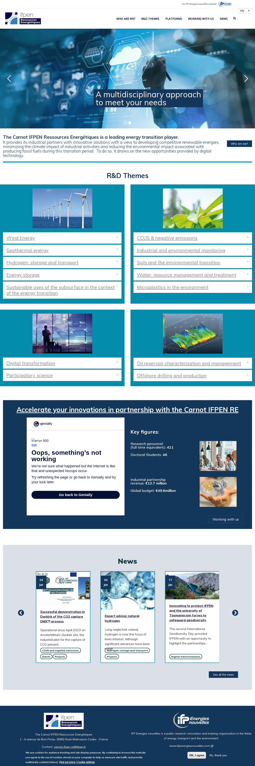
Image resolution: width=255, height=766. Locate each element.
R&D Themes (150, 19)
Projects (60, 656)
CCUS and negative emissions (60, 650)
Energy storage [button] (23, 275)
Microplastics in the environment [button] (172, 287)
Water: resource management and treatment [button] (186, 275)
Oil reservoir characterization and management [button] (189, 363)
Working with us (201, 19)
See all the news (223, 674)
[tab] (62, 238)
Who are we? (125, 19)
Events (46, 656)
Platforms (173, 19)
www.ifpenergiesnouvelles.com (189, 746)
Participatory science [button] (29, 375)
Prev (20, 613)
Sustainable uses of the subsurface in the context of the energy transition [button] (60, 290)
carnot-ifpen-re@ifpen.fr (70, 747)
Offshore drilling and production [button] (172, 375)
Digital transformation (185, 656)
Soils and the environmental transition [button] (178, 262)
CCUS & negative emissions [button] (167, 238)
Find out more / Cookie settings (77, 762)
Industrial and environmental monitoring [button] (181, 250)
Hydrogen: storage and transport (127, 650)
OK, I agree (196, 755)
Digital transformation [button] (30, 363)
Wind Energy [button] (20, 238)
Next (234, 613)
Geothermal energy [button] (27, 250)
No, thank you (218, 755)
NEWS (224, 19)
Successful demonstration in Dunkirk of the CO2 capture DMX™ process (62, 616)
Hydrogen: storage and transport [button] (42, 262)
